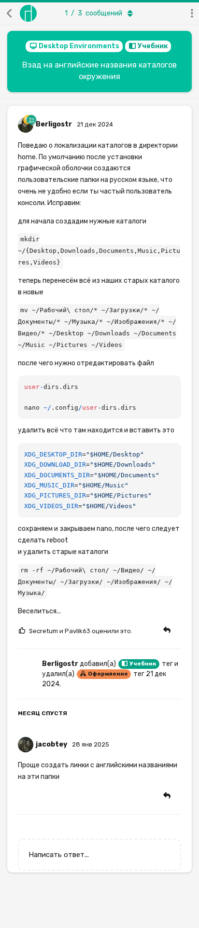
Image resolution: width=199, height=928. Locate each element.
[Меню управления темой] (189, 13)
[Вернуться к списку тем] (9, 13)
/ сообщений (93, 13)
